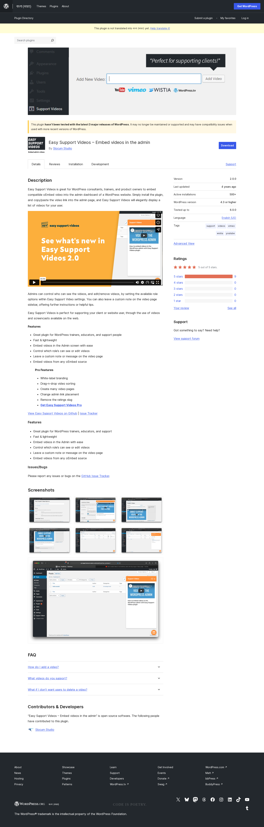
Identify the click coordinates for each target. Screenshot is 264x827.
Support (231, 164)
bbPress (211, 778)
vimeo (231, 226)
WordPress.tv (119, 784)
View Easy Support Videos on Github (52, 413)
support (211, 226)
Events (162, 772)
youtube (230, 233)
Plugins (66, 778)
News (17, 772)
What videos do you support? (47, 678)
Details (36, 164)
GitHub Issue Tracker (95, 476)
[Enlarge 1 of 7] (66, 501)
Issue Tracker (89, 413)
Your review (181, 308)
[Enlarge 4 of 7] (66, 532)
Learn (113, 767)
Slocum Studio (62, 148)
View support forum (187, 338)
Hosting (19, 778)
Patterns (67, 784)
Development (100, 164)
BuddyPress (214, 784)
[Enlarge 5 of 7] (112, 532)
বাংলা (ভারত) (54, 804)
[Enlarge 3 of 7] (158, 501)
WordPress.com (216, 767)
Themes (67, 772)
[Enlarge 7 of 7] (158, 562)
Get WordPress (247, 6)
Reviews (54, 164)
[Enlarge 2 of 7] (112, 501)
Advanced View (184, 243)
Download (227, 145)
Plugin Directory (23, 18)
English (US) (229, 217)
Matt (209, 772)
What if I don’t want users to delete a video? (57, 689)
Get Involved (165, 767)
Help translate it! (160, 28)
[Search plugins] (52, 40)
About (18, 767)
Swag (162, 784)
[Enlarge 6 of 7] (158, 532)
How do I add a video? (43, 667)
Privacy (18, 784)
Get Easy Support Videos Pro (61, 405)
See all (232, 308)
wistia (220, 233)
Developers (117, 778)
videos (221, 226)
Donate (164, 778)
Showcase (68, 767)
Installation (76, 164)
